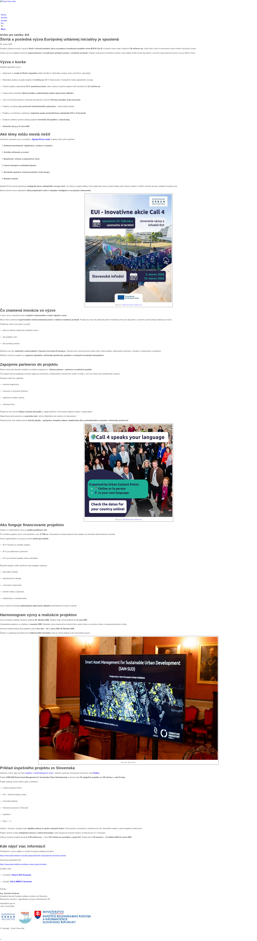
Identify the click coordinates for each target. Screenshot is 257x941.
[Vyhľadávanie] (2, 26)
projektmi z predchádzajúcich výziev (39, 773)
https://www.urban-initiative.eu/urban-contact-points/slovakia (23, 864)
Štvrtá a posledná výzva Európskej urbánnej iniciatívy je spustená (59, 39)
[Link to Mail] (1, 934)
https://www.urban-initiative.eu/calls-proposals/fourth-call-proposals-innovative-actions (33, 856)
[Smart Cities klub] (20, 1)
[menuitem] (129, 14)
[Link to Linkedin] (1, 931)
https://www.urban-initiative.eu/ (132, 305)
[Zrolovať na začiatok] (1, 940)
